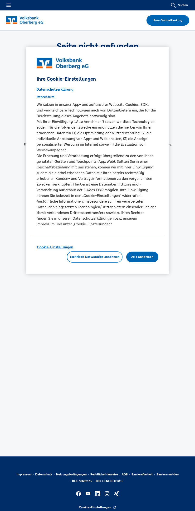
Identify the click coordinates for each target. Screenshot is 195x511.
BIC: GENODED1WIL (109, 481)
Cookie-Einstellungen (55, 247)
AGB (125, 474)
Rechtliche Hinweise (104, 474)
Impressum (24, 474)
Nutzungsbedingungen (71, 474)
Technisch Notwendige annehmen (95, 257)
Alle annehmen (142, 257)
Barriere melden (167, 474)
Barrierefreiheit (142, 474)
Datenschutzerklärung (54, 89)
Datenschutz (43, 474)
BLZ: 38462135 (82, 481)
